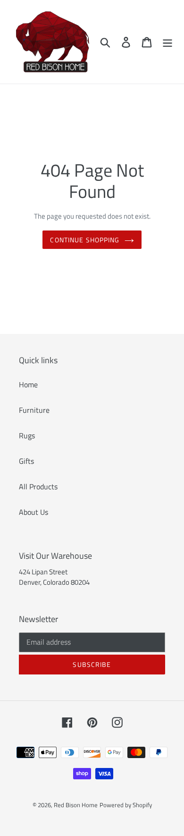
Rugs (27, 435)
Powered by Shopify (126, 805)
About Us (33, 512)
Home (28, 384)
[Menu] (167, 42)
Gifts (26, 461)
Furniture (34, 410)
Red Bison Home (76, 805)
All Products (38, 486)
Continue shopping (84, 240)
